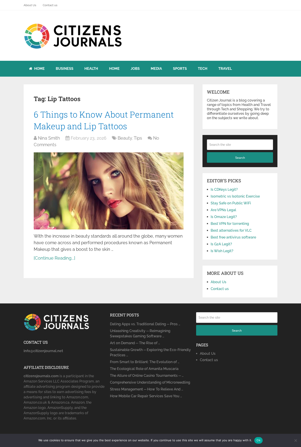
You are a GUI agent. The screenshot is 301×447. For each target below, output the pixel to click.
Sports (180, 68)
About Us (30, 5)
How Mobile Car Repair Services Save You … (146, 396)
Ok (258, 440)
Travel (225, 68)
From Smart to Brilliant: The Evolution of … (144, 362)
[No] (295, 440)
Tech (202, 68)
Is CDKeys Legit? (224, 189)
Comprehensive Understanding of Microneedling (150, 382)
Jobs (135, 68)
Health (91, 68)
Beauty (125, 138)
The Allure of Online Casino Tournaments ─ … (147, 375)
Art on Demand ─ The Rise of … (135, 343)
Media (156, 68)
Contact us (50, 5)
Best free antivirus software (233, 237)
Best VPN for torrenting (230, 224)
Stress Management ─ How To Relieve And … (146, 389)
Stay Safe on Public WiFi (231, 203)
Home (39, 68)
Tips (138, 138)
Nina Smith (49, 138)
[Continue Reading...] (54, 258)
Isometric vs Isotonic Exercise (235, 196)
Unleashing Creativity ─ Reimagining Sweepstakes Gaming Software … (140, 333)
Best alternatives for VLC (231, 230)
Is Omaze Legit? (224, 217)
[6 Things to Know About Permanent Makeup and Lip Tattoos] (109, 190)
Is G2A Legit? (221, 244)
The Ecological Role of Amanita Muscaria (144, 369)
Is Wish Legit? (222, 251)
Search (240, 157)
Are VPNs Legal (223, 210)
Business (64, 68)
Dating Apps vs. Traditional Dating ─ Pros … (145, 324)
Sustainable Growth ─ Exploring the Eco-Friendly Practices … (150, 352)
